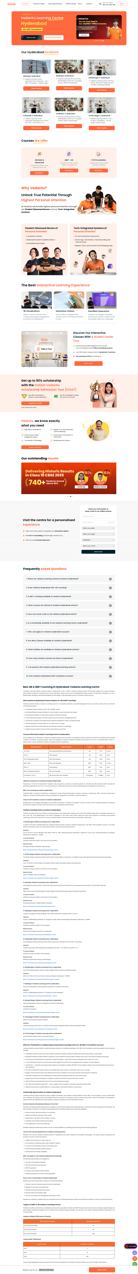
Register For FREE (35, 403)
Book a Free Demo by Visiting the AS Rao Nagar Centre (41, 878)
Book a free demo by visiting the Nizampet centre (39, 906)
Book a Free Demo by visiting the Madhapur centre (39, 935)
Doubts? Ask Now (35, 447)
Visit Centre (36, 88)
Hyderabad (27, 14)
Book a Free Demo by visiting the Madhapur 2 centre (40, 996)
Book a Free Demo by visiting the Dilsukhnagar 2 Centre (41, 979)
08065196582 (46, 1269)
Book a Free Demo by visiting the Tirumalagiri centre (40, 1029)
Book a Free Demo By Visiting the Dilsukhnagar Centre (40, 850)
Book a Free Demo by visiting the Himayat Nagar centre (41, 1012)
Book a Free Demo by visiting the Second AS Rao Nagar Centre (43, 1040)
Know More (39, 173)
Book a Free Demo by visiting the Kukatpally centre (39, 963)
